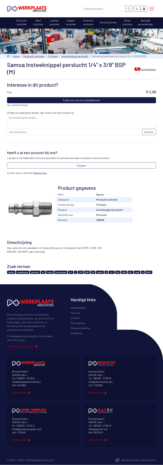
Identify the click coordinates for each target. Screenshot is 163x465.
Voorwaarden (78, 322)
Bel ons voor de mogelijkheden (82, 100)
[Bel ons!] (137, 9)
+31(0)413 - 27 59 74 (25, 425)
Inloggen (81, 165)
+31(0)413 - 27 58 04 (25, 378)
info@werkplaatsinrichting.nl (26, 382)
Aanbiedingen (78, 307)
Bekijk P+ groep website (20, 346)
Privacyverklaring (80, 328)
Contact (75, 317)
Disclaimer (76, 333)
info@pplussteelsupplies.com (27, 429)
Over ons (76, 312)
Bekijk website (19, 392)
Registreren (40, 172)
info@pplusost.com (98, 429)
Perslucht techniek (33, 56)
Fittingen (53, 56)
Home (16, 56)
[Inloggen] (144, 9)
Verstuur (149, 131)
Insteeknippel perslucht (75, 56)
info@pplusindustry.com (101, 382)
